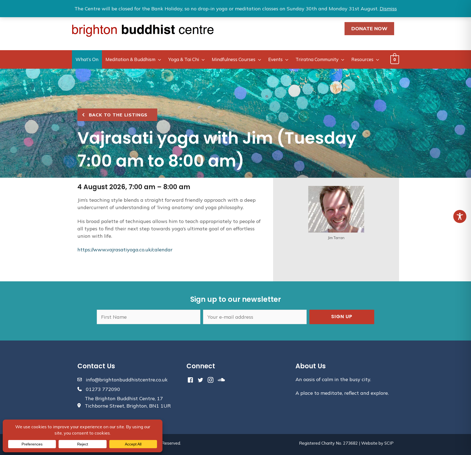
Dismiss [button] (388, 8)
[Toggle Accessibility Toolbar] (460, 216)
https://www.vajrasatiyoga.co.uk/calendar (125, 249)
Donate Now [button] (369, 28)
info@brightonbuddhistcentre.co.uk (127, 379)
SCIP (389, 443)
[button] (341, 317)
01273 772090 (103, 389)
